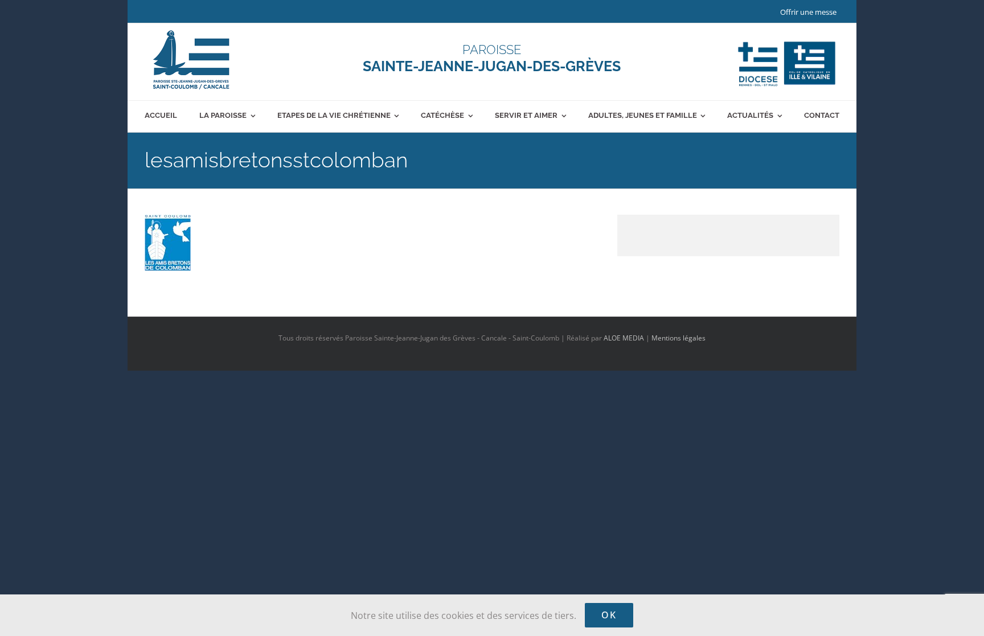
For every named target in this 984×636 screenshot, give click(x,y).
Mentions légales (678, 338)
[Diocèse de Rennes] (786, 41)
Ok (609, 615)
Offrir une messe (808, 12)
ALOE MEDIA (624, 338)
